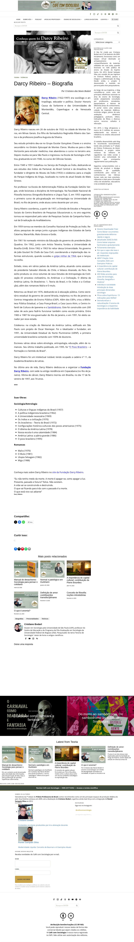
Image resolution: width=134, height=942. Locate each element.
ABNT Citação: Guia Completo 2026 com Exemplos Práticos (105, 261)
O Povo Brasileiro (78, 346)
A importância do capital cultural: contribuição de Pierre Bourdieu (78, 580)
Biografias (19, 619)
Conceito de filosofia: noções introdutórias (77, 593)
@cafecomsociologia (83, 810)
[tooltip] (90, 14)
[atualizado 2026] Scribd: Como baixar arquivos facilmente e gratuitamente (108, 242)
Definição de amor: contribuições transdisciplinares (49, 595)
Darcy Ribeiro (49, 97)
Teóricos (24, 77)
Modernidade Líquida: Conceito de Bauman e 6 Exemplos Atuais (44, 847)
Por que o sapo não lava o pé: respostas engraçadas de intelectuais (108, 253)
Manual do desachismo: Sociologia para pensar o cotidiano (26, 582)
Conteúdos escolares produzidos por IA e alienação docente (43, 825)
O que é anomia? (22, 611)
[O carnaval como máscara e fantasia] (33, 716)
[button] (118, 26)
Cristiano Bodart (33, 624)
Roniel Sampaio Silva (28, 842)
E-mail (17, 869)
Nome (17, 859)
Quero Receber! (23, 879)
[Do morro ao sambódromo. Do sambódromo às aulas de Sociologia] (100, 716)
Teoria (16, 77)
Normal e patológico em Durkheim (51, 581)
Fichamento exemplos (106, 247)
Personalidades (32, 619)
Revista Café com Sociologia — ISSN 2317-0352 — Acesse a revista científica (67, 788)
